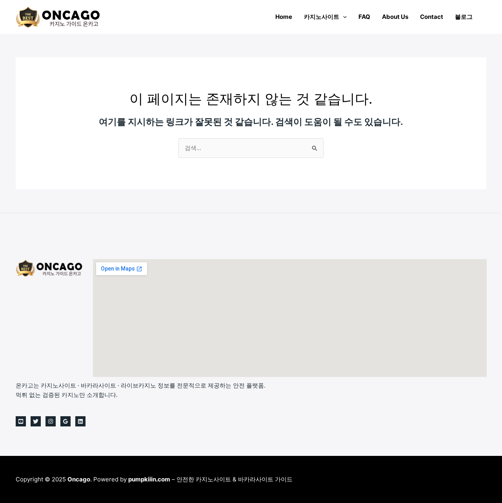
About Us (395, 16)
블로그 (464, 16)
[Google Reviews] (65, 421)
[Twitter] (36, 421)
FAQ (364, 16)
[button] (343, 16)
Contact (431, 16)
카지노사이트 (321, 16)
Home (283, 16)
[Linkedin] (80, 421)
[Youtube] (21, 421)
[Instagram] (50, 421)
